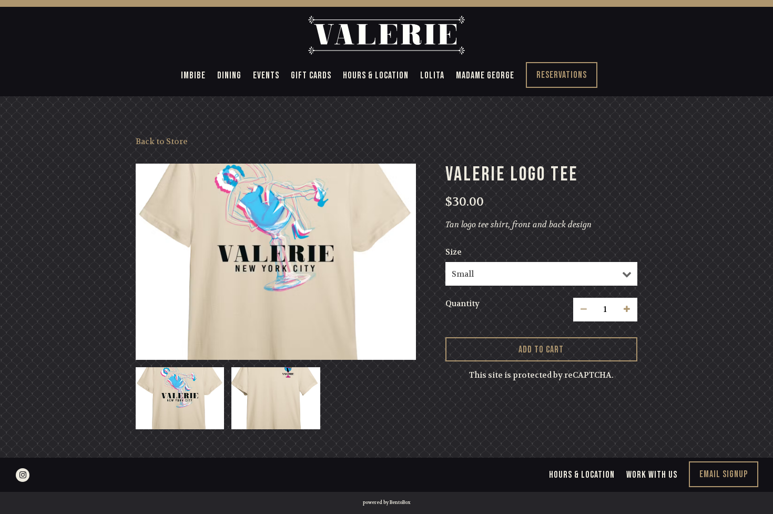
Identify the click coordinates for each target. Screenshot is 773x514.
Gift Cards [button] (311, 75)
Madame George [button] (485, 75)
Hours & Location (582, 474)
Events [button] (266, 75)
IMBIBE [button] (193, 75)
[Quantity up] (626, 309)
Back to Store (162, 141)
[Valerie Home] (386, 34)
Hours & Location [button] (376, 75)
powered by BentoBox (387, 502)
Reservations (561, 74)
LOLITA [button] (432, 75)
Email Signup (723, 474)
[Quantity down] (583, 309)
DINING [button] (229, 75)
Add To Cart (541, 349)
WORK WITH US (651, 474)
